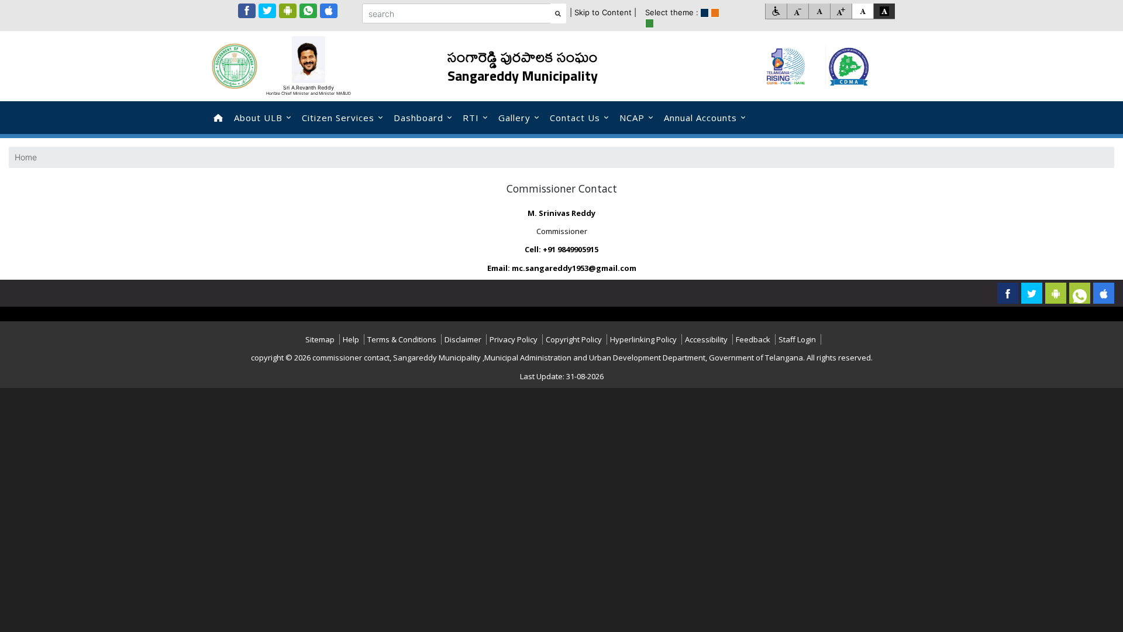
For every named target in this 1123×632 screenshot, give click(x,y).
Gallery (514, 117)
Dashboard (418, 117)
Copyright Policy (574, 339)
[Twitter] (267, 11)
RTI (471, 117)
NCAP (632, 117)
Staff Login (797, 339)
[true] (704, 13)
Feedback (753, 339)
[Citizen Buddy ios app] (328, 11)
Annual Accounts (700, 117)
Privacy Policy (514, 339)
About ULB (258, 117)
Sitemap (320, 339)
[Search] (558, 13)
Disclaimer (463, 339)
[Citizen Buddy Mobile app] (1103, 293)
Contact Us (575, 117)
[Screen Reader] (776, 11)
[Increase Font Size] (841, 11)
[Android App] (288, 11)
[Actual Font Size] (819, 11)
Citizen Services (338, 117)
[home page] (218, 117)
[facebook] (247, 11)
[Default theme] (862, 11)
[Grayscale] (884, 11)
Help (351, 339)
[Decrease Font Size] (797, 11)
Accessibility (706, 339)
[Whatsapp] (308, 11)
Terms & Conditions (401, 339)
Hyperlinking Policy (643, 339)
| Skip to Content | (603, 12)
